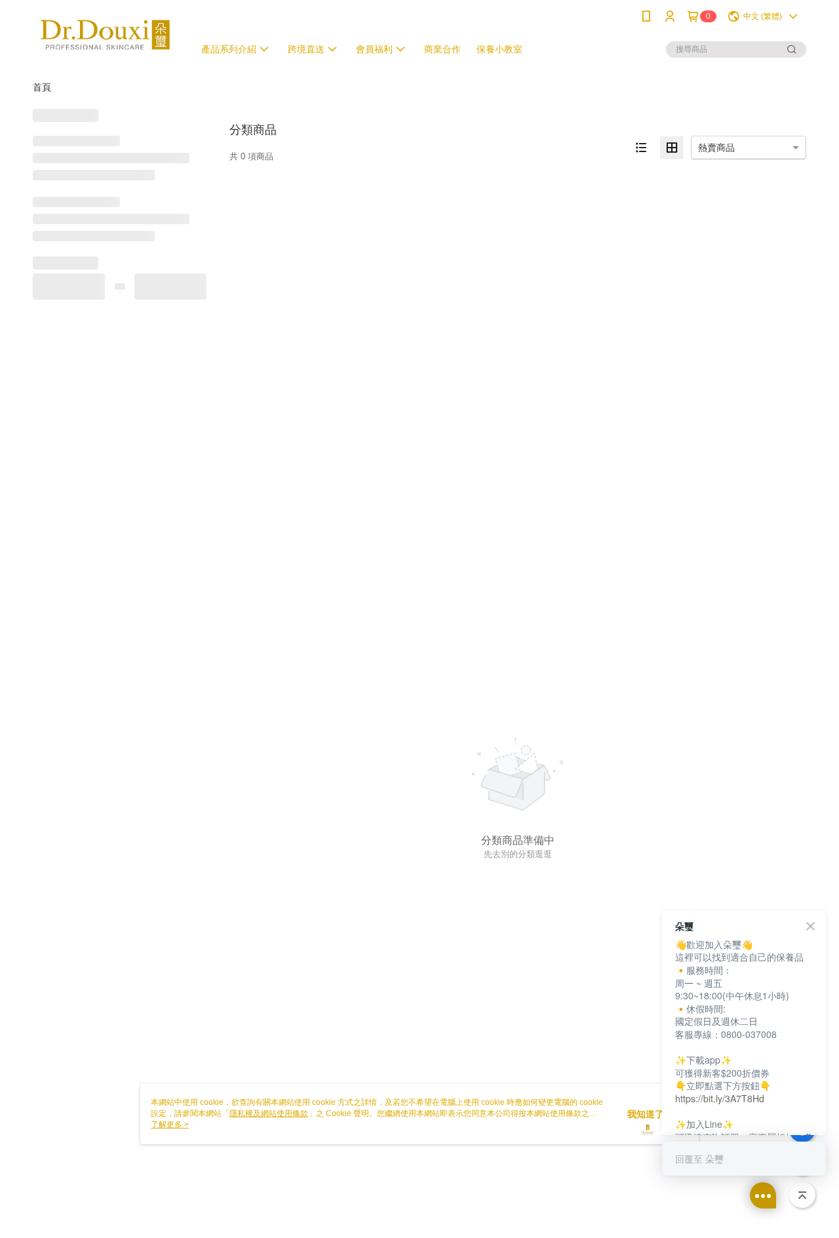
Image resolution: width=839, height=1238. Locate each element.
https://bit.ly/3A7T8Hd (719, 1098)
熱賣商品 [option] (716, 147)
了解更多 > (170, 1124)
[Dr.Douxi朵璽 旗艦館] (105, 34)
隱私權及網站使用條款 (268, 1113)
